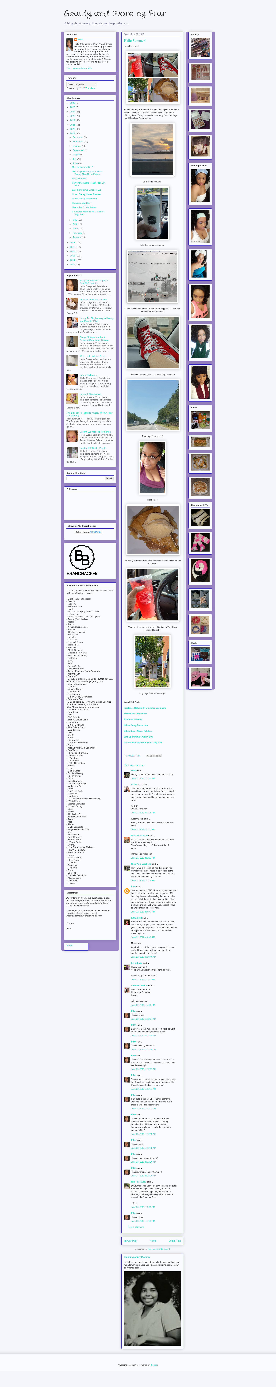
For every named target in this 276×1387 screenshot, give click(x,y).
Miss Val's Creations (141, 864)
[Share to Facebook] (156, 755)
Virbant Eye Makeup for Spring (95, 431)
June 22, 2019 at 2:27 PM (143, 979)
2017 (73, 247)
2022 (73, 120)
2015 (73, 255)
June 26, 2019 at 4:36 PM (143, 1221)
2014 (73, 260)
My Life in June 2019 (82, 167)
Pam (133, 886)
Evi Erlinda (136, 963)
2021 (73, 124)
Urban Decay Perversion (84, 198)
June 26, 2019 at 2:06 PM (143, 1207)
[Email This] (147, 755)
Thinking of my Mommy (137, 1257)
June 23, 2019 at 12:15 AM (143, 1134)
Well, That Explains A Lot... (93, 356)
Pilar (133, 1011)
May (75, 220)
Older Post (175, 1240)
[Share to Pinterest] (159, 755)
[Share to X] (153, 755)
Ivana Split (136, 918)
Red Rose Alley (138, 1182)
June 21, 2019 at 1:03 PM (143, 778)
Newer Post (130, 1240)
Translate (90, 88)
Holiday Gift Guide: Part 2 (92, 448)
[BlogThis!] (150, 755)
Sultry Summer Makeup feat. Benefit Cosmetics (94, 281)
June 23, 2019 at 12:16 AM (143, 1162)
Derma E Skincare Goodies (93, 299)
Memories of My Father (135, 713)
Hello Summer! (79, 178)
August (76, 154)
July (75, 159)
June (75, 163)
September (78, 150)
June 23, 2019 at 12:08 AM (143, 1036)
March (76, 228)
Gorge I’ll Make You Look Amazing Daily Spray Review (94, 338)
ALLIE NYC (136, 784)
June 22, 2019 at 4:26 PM (143, 1005)
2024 (73, 111)
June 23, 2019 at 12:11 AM (143, 1089)
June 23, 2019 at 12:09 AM (143, 1069)
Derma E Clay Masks (90, 394)
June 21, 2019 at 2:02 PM (143, 858)
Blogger (153, 1365)
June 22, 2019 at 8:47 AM (143, 912)
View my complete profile (79, 68)
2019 (73, 133)
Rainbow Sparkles (81, 203)
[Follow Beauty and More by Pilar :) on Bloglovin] (88, 533)
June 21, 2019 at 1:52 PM (143, 829)
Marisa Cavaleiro (139, 835)
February (78, 233)
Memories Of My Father (84, 207)
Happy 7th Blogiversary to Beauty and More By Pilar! (96, 319)
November (78, 141)
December (78, 137)
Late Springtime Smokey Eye (138, 737)
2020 (73, 129)
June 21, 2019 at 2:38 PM (143, 880)
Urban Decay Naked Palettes (86, 194)
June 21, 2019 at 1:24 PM (143, 813)
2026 (73, 103)
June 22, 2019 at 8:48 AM (143, 937)
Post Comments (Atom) (159, 1249)
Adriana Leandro (139, 985)
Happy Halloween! (89, 375)
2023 (73, 116)
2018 (73, 242)
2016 (73, 251)
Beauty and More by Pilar (115, 13)
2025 (73, 107)
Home (153, 1240)
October (77, 146)
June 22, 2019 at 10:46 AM (143, 957)
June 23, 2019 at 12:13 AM (143, 1108)
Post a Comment (136, 1227)
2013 (73, 264)
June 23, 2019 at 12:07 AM (143, 1019)
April (75, 224)
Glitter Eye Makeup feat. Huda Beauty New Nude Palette (87, 172)
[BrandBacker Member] (82, 575)
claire (134, 770)
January (77, 237)
